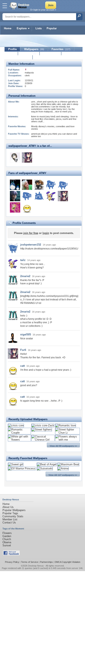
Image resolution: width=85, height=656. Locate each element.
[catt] (27, 207)
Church (6, 539)
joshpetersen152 (30, 244)
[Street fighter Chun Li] (67, 432)
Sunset (6, 545)
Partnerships (46, 562)
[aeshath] (39, 196)
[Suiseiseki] (45, 468)
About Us (8, 507)
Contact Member (18, 57)
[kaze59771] (15, 157)
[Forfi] (27, 157)
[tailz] (51, 196)
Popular (52, 28)
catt (22, 365)
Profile (12, 49)
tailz (23, 260)
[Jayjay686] (62, 184)
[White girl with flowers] (19, 439)
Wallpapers (34, 49)
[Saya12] (51, 184)
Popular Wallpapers (14, 510)
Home (7, 28)
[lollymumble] (27, 184)
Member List (9, 519)
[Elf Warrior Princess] (21, 468)
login (45, 233)
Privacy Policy (12, 562)
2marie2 (25, 276)
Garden (6, 536)
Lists (38, 28)
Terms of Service (29, 562)
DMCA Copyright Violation (67, 562)
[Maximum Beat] (68, 464)
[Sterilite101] (27, 196)
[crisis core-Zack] (42, 425)
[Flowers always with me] (67, 439)
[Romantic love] (65, 425)
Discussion (51, 53)
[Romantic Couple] (19, 432)
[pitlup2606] (15, 184)
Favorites (61, 49)
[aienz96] (39, 184)
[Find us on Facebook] (11, 554)
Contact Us (9, 522)
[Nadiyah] (15, 196)
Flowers (7, 533)
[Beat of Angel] (47, 464)
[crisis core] (16, 425)
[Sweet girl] (15, 464)
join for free (30, 233)
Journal (29, 53)
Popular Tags (10, 513)
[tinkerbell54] (15, 207)
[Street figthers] (41, 429)
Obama (6, 542)
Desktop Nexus (36, 565)
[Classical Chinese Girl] (43, 439)
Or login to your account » (43, 9)
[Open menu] (5, 6)
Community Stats (12, 516)
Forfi (23, 350)
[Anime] (63, 468)
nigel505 (25, 334)
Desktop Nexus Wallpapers (19, 6)
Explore (22, 28)
